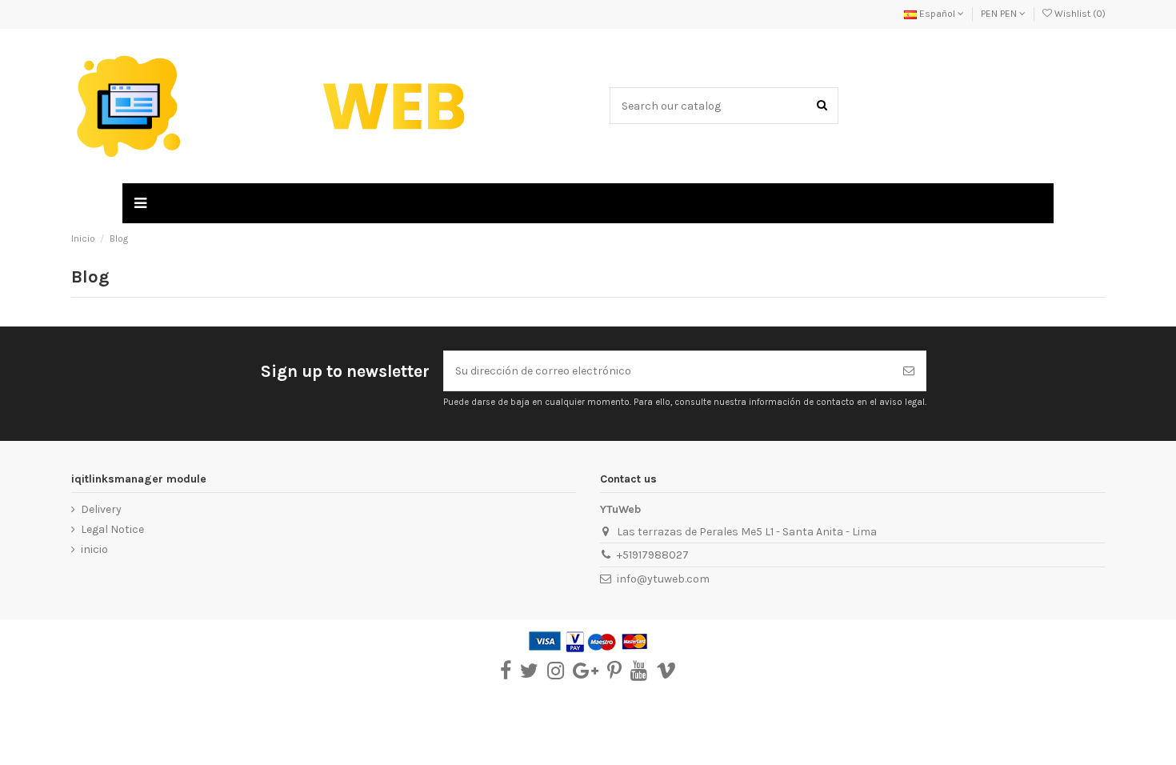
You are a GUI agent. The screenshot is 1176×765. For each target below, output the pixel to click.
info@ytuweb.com (663, 579)
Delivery (101, 509)
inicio (94, 549)
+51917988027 (653, 555)
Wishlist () (1079, 13)
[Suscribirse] (909, 371)
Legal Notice (112, 529)
